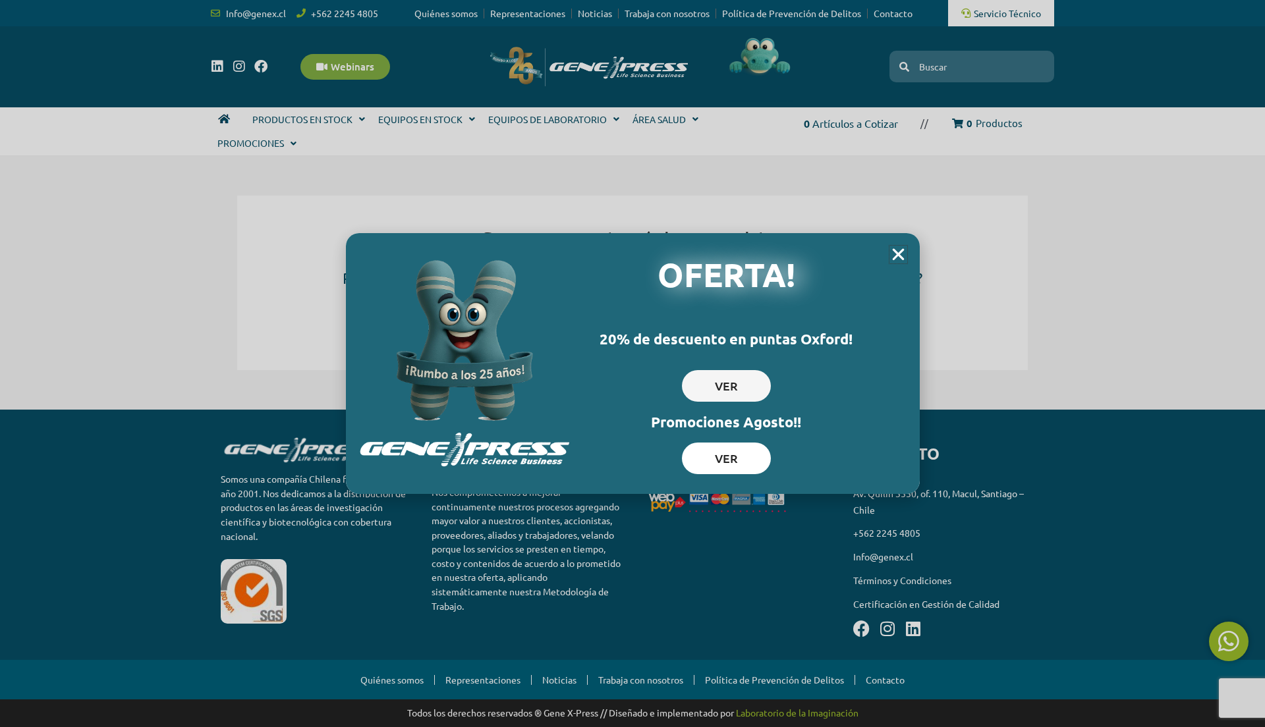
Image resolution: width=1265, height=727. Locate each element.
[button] (898, 254)
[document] (632, 363)
